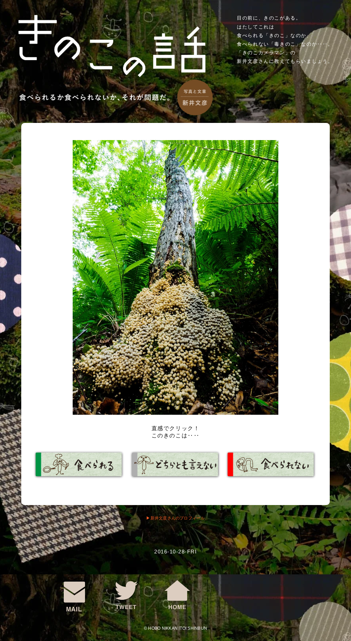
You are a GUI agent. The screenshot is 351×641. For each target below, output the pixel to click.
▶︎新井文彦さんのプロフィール (175, 518)
